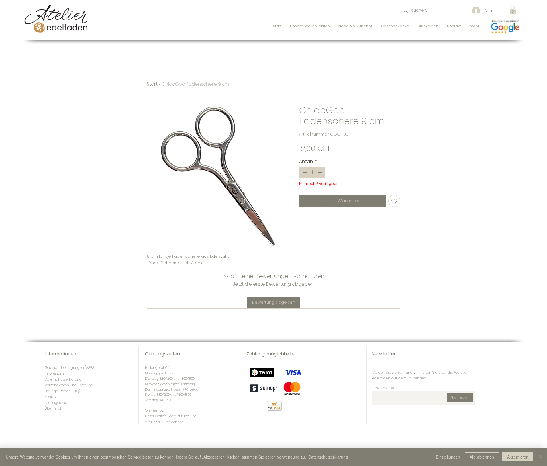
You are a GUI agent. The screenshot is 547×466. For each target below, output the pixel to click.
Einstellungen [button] (448, 457)
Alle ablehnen (482, 457)
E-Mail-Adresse (384, 388)
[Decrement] (304, 172)
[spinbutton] (312, 172)
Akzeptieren (517, 457)
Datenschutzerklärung (328, 457)
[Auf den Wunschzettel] (394, 201)
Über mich (53, 408)
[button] (512, 10)
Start (152, 84)
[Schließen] (540, 456)
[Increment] (320, 172)
